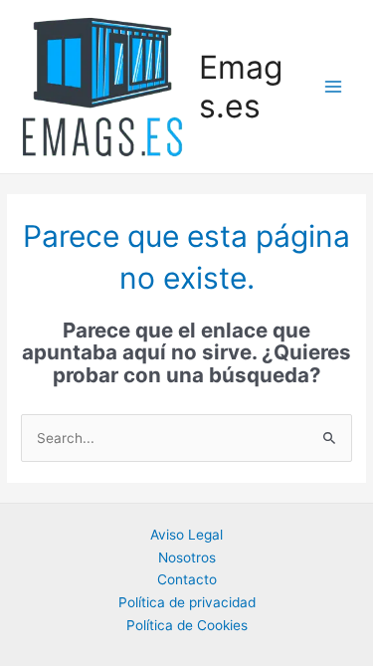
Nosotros (187, 557)
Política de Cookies (187, 625)
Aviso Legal (186, 535)
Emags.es (240, 86)
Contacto (187, 579)
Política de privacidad (187, 602)
